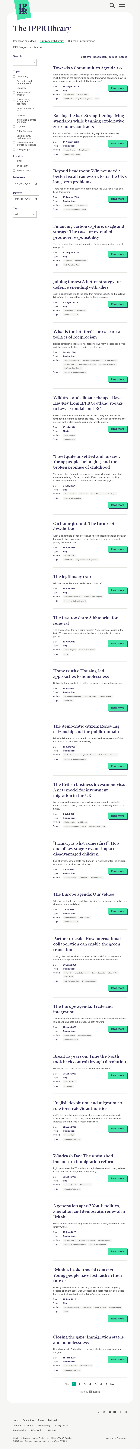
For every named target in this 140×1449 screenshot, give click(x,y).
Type (16, 208)
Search (17, 56)
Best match (100, 56)
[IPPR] (23, 9)
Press (41, 1420)
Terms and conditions (23, 1425)
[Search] (112, 6)
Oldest (113, 56)
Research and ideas (24, 41)
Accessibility (44, 1425)
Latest (123, 56)
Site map (51, 1430)
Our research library (52, 41)
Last (112, 1384)
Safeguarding (36, 1430)
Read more (117, 88)
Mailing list (53, 1420)
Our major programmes (81, 41)
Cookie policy (19, 1430)
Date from (19, 177)
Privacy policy (61, 1425)
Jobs (15, 1420)
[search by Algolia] (90, 1392)
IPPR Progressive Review (27, 47)
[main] (70, 705)
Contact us (28, 1420)
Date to (17, 192)
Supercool (121, 1438)
